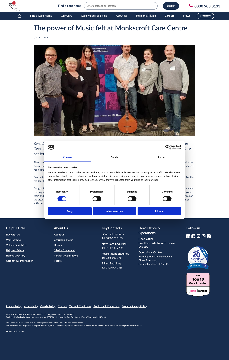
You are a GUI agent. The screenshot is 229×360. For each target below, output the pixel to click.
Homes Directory (15, 255)
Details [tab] (114, 157)
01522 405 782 (114, 248)
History (58, 245)
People (58, 261)
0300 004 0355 (114, 267)
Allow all (159, 211)
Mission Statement (64, 250)
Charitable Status (63, 240)
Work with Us (13, 240)
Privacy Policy (13, 306)
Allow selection (114, 211)
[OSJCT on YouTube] (198, 237)
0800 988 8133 (114, 238)
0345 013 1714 (114, 258)
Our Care (66, 15)
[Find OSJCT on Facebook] (193, 237)
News (186, 15)
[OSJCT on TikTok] (209, 237)
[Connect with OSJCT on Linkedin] (188, 237)
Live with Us (13, 234)
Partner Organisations (66, 255)
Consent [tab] (67, 157)
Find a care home (69, 5)
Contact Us (205, 16)
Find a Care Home (41, 15)
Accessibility (31, 306)
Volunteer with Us (16, 245)
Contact (62, 306)
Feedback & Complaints (106, 306)
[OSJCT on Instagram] (203, 237)
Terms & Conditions (80, 306)
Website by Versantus (15, 331)
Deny (70, 211)
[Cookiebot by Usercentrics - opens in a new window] (167, 147)
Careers (169, 15)
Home (19, 16)
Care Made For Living (94, 15)
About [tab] (161, 157)
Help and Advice (146, 15)
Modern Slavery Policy (134, 306)
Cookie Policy (47, 306)
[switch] (97, 198)
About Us (121, 15)
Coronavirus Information (19, 261)
